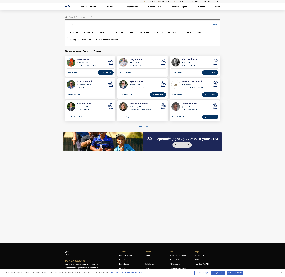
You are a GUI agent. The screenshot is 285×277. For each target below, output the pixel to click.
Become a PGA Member (178, 256)
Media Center (149, 264)
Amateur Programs (179, 7)
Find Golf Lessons (88, 7)
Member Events (154, 7)
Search (217, 1)
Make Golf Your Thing (202, 264)
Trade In (205, 1)
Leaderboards (165, 1)
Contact (148, 256)
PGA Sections (175, 264)
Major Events (132, 7)
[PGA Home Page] (67, 6)
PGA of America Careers (178, 268)
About (217, 7)
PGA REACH (199, 256)
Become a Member (182, 1)
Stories (201, 7)
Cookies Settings (202, 273)
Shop (195, 1)
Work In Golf (174, 260)
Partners (148, 268)
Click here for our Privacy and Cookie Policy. (126, 272)
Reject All (218, 273)
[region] (142, 273)
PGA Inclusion (200, 260)
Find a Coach (111, 7)
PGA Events (123, 268)
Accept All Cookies (235, 273)
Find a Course (124, 264)
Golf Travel (150, 1)
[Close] (281, 272)
